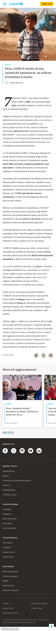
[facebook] (36, 356)
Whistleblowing (9, 490)
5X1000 (5, 581)
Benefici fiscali (8, 586)
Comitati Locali (9, 552)
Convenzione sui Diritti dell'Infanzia (17, 481)
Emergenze (7, 514)
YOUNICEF (7, 547)
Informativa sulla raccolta (10, 629)
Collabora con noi (9, 495)
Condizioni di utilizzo (39, 603)
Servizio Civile (8, 557)
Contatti (6, 485)
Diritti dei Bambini (9, 519)
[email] (50, 356)
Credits (5, 603)
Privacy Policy (8, 608)
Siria (8, 65)
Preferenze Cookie (10, 613)
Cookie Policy (36, 608)
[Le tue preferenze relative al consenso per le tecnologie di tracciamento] (51, 626)
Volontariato (8, 543)
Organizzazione (9, 471)
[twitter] (43, 356)
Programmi (7, 509)
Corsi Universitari (9, 528)
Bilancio (6, 476)
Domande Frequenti (10, 590)
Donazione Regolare (11, 571)
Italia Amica (7, 523)
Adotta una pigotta (10, 576)
